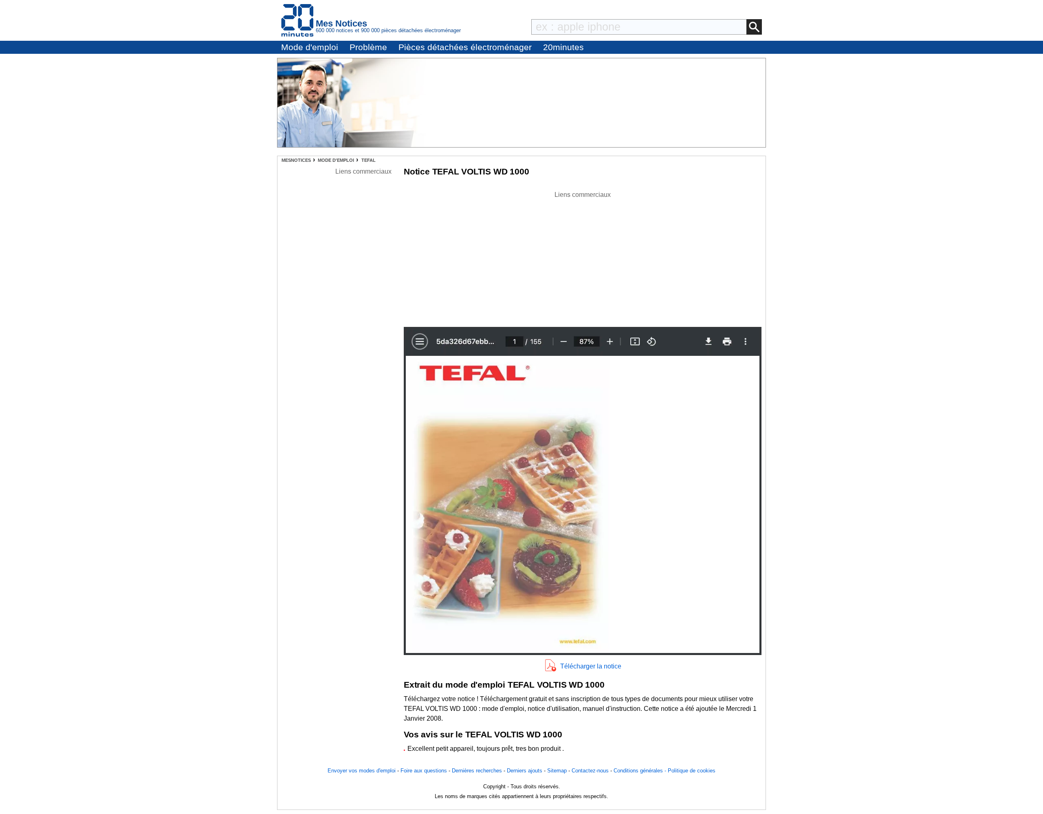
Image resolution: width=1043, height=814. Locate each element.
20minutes (563, 47)
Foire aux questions (423, 771)
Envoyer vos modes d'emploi (362, 771)
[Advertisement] (582, 257)
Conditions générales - (641, 771)
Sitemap (557, 771)
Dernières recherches (477, 771)
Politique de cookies (691, 771)
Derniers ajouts (524, 771)
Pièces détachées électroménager (465, 47)
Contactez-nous (590, 771)
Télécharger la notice (590, 666)
